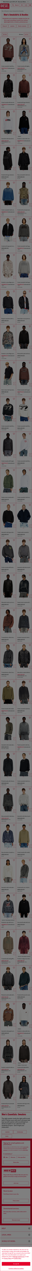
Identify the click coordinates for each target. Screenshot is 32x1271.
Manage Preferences (18, 1256)
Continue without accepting (16, 1268)
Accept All (16, 1264)
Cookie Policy (17, 1258)
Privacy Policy (7, 1258)
